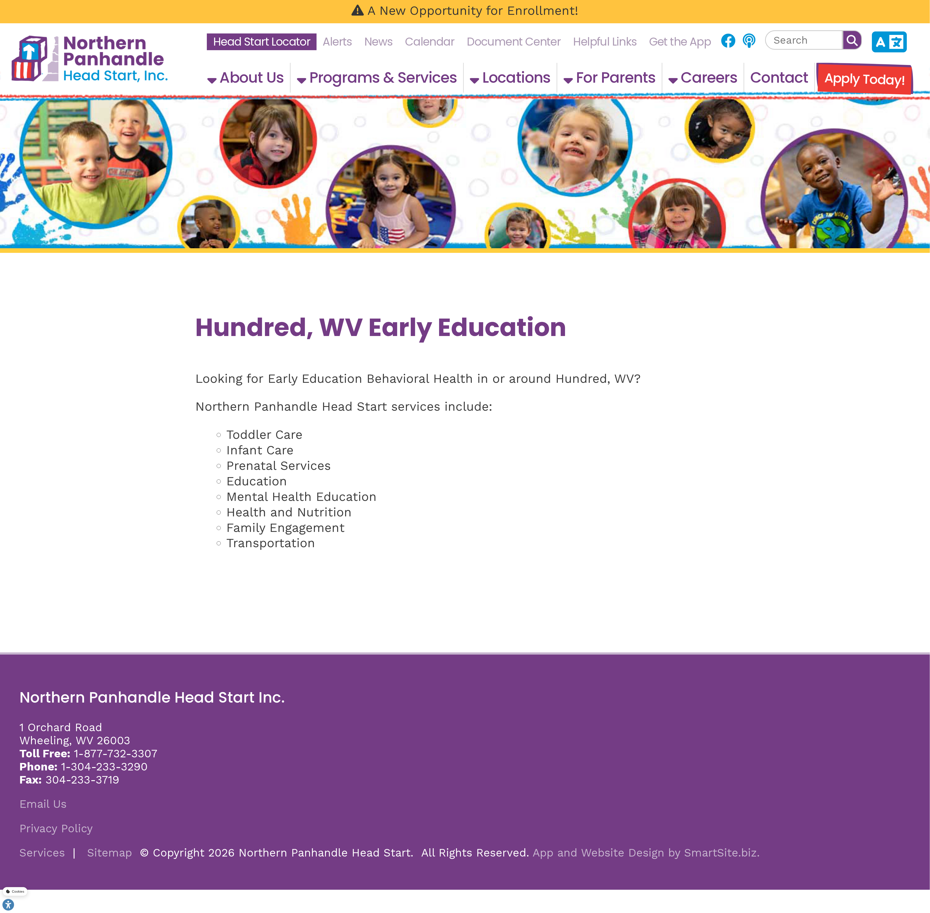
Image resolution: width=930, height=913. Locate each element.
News (378, 41)
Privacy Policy (56, 828)
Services (42, 852)
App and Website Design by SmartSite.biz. (646, 852)
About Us (250, 77)
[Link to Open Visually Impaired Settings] (8, 905)
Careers (707, 77)
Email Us (43, 803)
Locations (514, 77)
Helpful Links (604, 41)
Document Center (514, 41)
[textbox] (804, 40)
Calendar (429, 41)
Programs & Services (381, 77)
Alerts (337, 41)
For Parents (613, 77)
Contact (779, 77)
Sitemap (109, 852)
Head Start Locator (261, 41)
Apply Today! (864, 79)
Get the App (680, 41)
